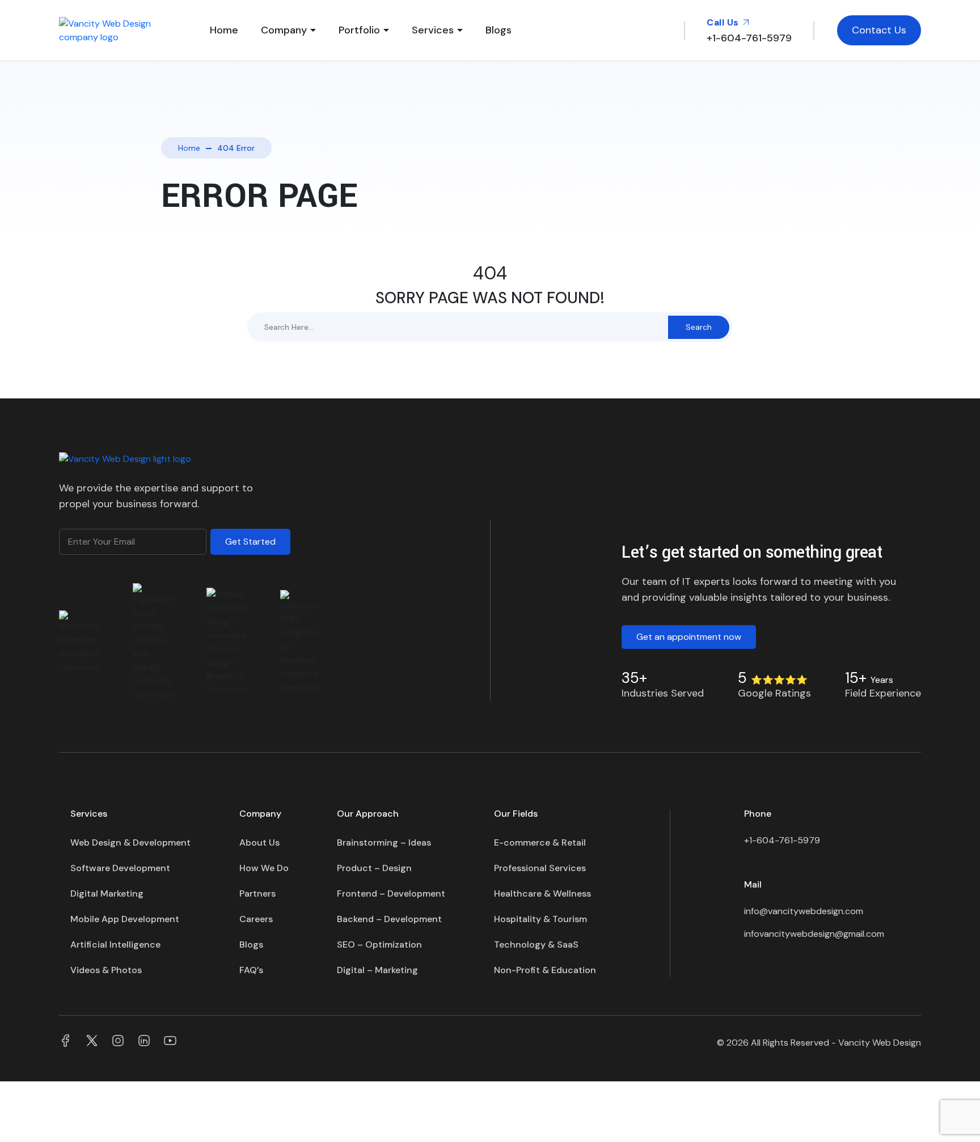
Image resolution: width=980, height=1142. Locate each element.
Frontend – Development (391, 893)
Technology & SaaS (536, 944)
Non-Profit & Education (545, 970)
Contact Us (879, 30)
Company (284, 30)
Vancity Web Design (879, 1042)
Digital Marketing (106, 893)
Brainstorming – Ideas (384, 842)
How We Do (264, 868)
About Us (259, 842)
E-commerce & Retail (540, 842)
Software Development (120, 868)
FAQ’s (251, 970)
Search (699, 327)
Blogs (498, 30)
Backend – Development (389, 919)
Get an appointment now (688, 637)
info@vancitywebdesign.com (803, 911)
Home (224, 30)
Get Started (250, 541)
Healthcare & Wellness (542, 893)
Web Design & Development (130, 842)
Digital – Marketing (377, 970)
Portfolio (359, 30)
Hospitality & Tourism (540, 919)
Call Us (724, 22)
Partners (257, 893)
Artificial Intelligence (115, 944)
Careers (256, 919)
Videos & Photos (106, 970)
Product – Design (374, 868)
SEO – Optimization (379, 944)
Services (433, 30)
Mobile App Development (124, 919)
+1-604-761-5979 (782, 840)
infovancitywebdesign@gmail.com (814, 934)
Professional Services (540, 868)
